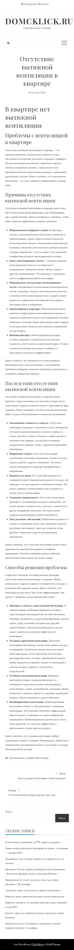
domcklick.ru (39, 21)
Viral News (38, 944)
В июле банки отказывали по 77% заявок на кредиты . (33, 842)
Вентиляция (42, 757)
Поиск (8, 811)
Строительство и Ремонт (37, 28)
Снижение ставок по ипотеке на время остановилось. (33, 890)
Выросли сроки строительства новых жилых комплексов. (35, 896)
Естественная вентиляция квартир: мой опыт (32, 793)
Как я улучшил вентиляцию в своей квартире (41, 776)
